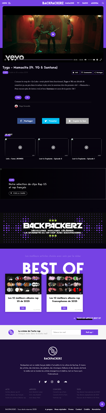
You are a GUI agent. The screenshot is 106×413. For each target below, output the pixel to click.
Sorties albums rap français (14, 395)
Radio (85, 3)
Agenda (94, 3)
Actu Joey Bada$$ (35, 395)
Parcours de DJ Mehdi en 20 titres (88, 398)
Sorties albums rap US (12, 392)
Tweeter (53, 121)
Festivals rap (57, 398)
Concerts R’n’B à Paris (60, 395)
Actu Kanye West (34, 398)
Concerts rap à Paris (59, 392)
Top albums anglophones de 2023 (88, 395)
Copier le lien (79, 121)
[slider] (44, 60)
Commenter (88, 73)
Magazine (69, 3)
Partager (100, 73)
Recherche (102, 3)
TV (78, 3)
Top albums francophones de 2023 (88, 392)
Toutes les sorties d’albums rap (15, 398)
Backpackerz (53, 3)
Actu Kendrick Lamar (36, 392)
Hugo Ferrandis (24, 106)
